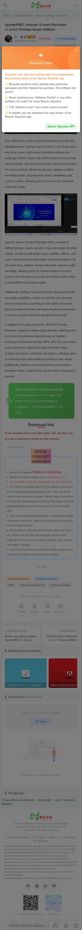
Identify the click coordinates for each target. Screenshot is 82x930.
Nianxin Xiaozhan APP (60, 126)
